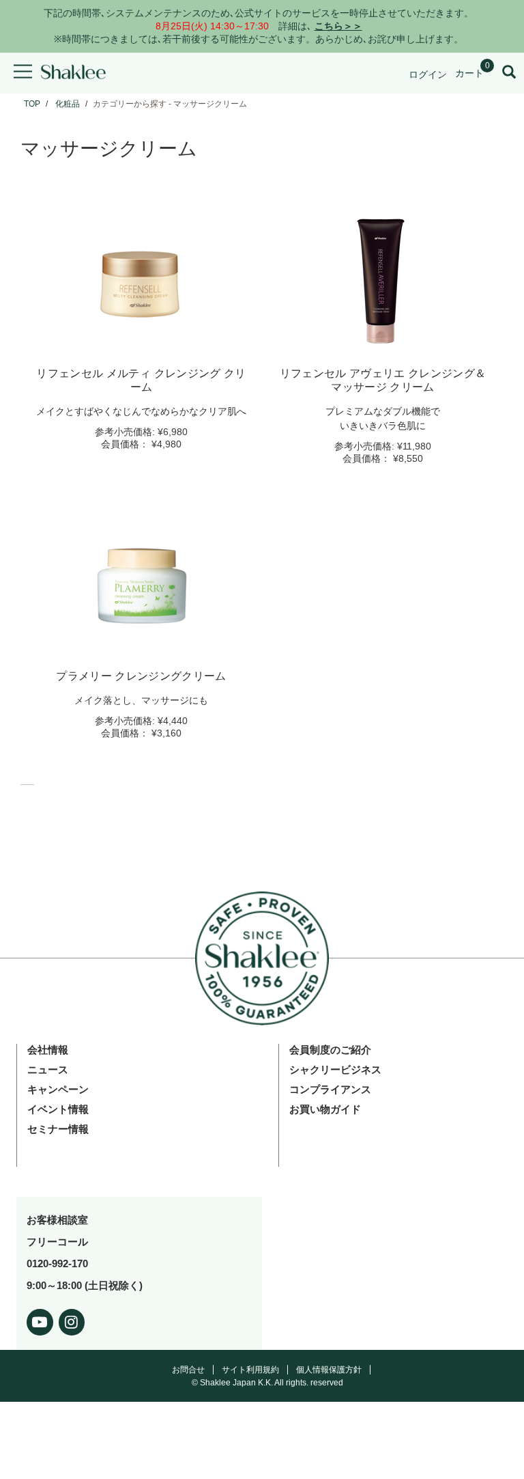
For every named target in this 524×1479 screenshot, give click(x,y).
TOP (32, 104)
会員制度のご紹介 (330, 1049)
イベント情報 (58, 1109)
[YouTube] (40, 1319)
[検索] (509, 73)
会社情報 (47, 1049)
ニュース (47, 1069)
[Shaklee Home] (73, 73)
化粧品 (67, 104)
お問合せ (188, 1369)
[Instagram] (72, 1319)
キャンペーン (58, 1089)
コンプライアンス (330, 1089)
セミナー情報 (58, 1129)
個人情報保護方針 (329, 1369)
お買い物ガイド (325, 1109)
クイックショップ (141, 339)
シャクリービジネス (335, 1069)
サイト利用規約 (250, 1369)
